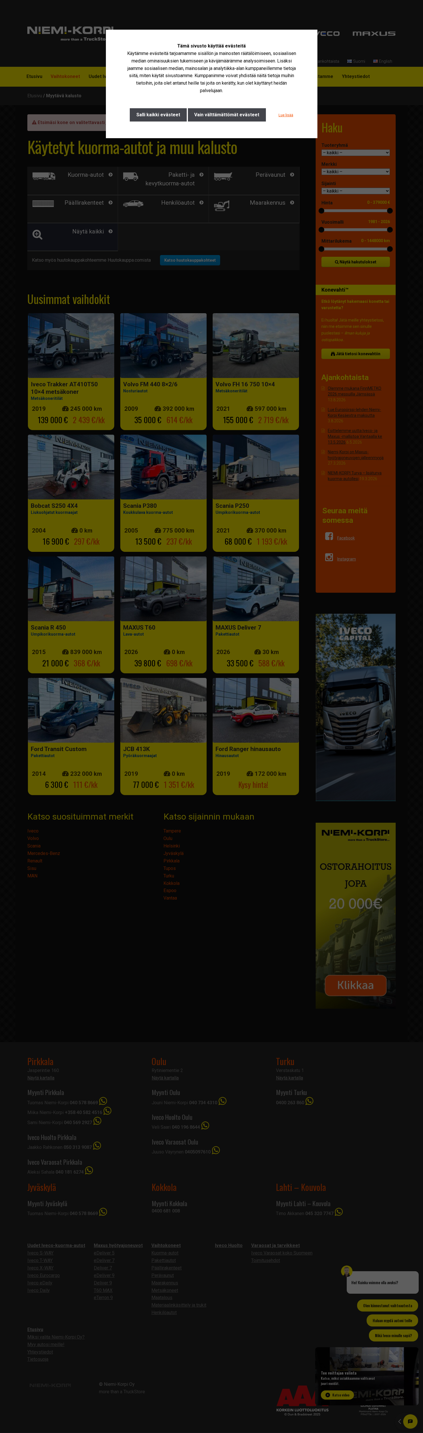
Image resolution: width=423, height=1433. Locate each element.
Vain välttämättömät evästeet (226, 114)
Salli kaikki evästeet (158, 114)
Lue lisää (286, 115)
